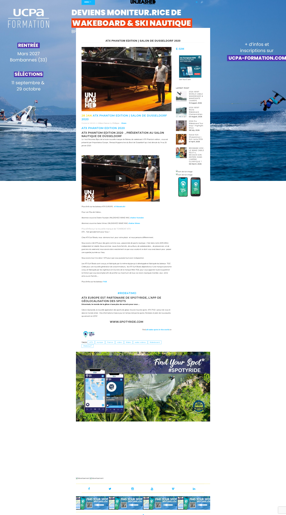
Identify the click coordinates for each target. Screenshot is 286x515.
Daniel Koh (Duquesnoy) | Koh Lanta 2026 (196, 137)
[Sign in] (196, 2)
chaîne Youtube (137, 218)
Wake (128, 342)
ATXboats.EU (119, 207)
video (119, 342)
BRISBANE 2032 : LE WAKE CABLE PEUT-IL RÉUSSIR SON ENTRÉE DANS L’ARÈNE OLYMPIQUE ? (196, 155)
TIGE (105, 282)
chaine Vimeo (134, 223)
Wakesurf (87, 346)
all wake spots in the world (157, 330)
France (110, 342)
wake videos (140, 342)
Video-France (103, 123)
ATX (91, 342)
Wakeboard (155, 342)
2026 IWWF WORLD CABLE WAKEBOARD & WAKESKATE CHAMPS (196, 96)
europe (100, 342)
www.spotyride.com (126, 321)
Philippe (115, 123)
